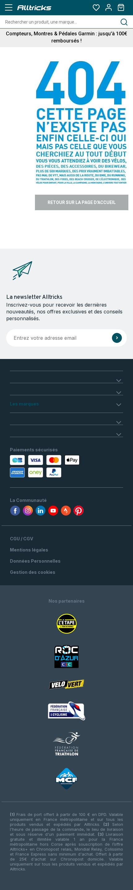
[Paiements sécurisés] (45, 466)
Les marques (24, 403)
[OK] (117, 338)
